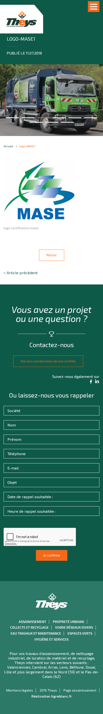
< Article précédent (21, 272)
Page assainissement (80, 690)
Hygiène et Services (51, 639)
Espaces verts (80, 633)
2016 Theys (48, 690)
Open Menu (93, 6)
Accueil (8, 146)
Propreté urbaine (68, 622)
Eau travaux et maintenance (36, 633)
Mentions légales (19, 690)
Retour (51, 255)
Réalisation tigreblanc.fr (51, 696)
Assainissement (32, 622)
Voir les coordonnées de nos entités (48, 361)
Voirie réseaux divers (74, 627)
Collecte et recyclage (29, 627)
